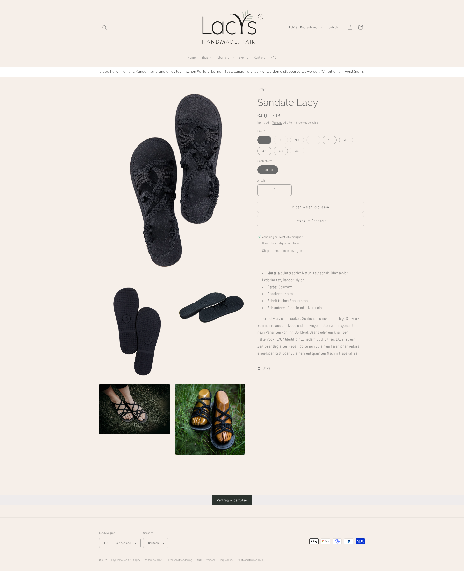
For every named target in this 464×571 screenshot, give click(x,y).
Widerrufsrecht (153, 560)
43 (281, 150)
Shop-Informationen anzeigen (282, 250)
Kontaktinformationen (250, 560)
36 (264, 140)
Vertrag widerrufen (232, 500)
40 (330, 140)
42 (264, 150)
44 (299, 151)
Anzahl (261, 180)
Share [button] (267, 368)
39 (316, 140)
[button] (104, 27)
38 (297, 140)
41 (346, 140)
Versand (277, 122)
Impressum (226, 560)
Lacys (113, 560)
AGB (199, 560)
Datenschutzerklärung (179, 560)
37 (283, 140)
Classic (267, 170)
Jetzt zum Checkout (311, 220)
